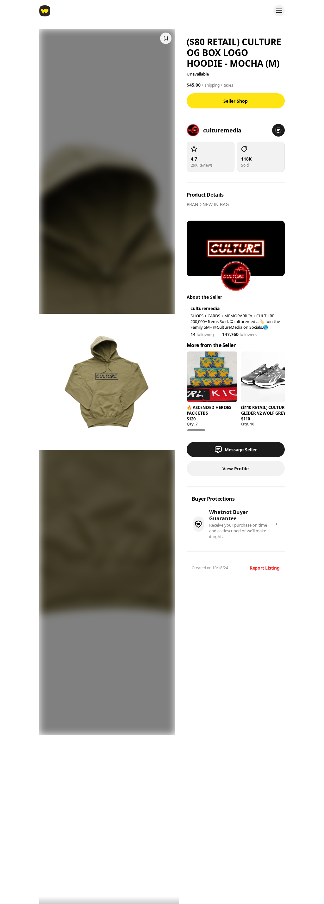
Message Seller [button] (241, 450)
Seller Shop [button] (235, 101)
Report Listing (265, 568)
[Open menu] (279, 10)
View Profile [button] (235, 469)
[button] (278, 130)
